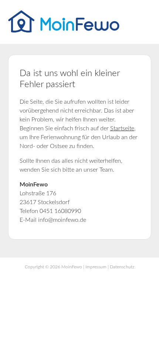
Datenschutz (122, 267)
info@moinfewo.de (62, 220)
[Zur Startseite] (63, 31)
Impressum (95, 267)
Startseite (122, 128)
